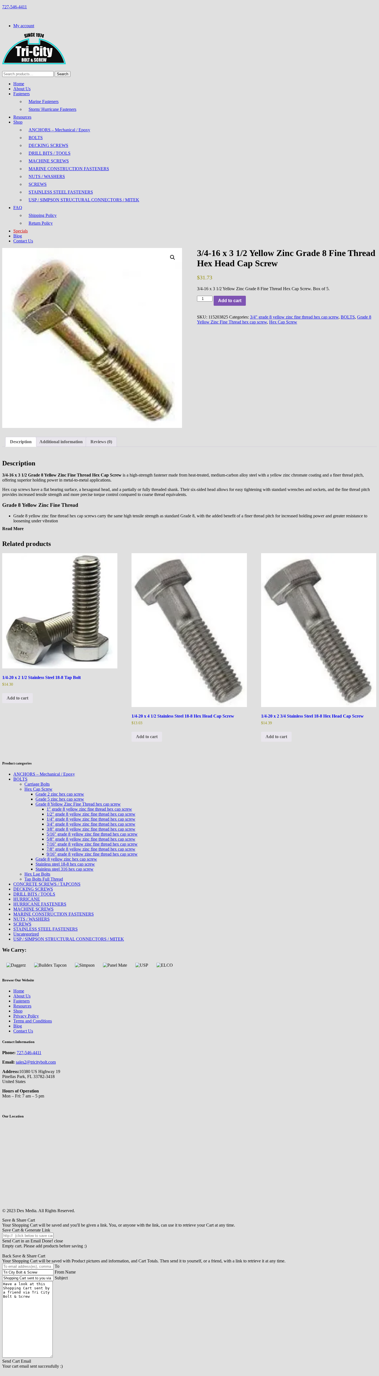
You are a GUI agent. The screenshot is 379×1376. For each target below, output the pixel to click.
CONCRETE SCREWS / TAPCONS (46, 884)
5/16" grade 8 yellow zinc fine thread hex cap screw (92, 834)
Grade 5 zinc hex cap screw (60, 799)
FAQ (17, 207)
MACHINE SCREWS (49, 161)
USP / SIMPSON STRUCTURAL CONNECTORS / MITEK (84, 199)
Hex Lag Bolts (37, 874)
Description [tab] (21, 441)
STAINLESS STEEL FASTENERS (61, 192)
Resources (22, 117)
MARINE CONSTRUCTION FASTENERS (69, 168)
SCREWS (38, 184)
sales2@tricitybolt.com (36, 1062)
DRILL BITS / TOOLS (49, 153)
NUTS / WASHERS (47, 176)
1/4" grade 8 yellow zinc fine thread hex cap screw (91, 819)
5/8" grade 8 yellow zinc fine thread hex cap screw (91, 839)
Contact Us (23, 241)
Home (18, 83)
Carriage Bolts (37, 784)
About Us (22, 88)
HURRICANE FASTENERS (39, 904)
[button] (173, 257)
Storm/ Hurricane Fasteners (52, 109)
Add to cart (229, 300)
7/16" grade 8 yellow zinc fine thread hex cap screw (92, 844)
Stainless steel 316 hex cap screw (65, 869)
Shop (17, 122)
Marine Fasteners (44, 101)
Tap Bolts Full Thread (43, 879)
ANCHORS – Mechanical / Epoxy (59, 129)
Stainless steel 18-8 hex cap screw (65, 864)
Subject (61, 1277)
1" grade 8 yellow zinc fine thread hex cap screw (89, 809)
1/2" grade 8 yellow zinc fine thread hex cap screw (91, 814)
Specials (20, 231)
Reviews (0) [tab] (101, 441)
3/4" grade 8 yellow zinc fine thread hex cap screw (294, 317)
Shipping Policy (43, 215)
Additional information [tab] (61, 441)
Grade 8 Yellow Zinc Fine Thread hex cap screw (78, 804)
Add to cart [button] (17, 698)
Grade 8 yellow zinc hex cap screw (66, 859)
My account (23, 25)
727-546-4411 (14, 6)
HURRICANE (26, 899)
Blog (17, 236)
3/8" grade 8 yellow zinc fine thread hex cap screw (91, 829)
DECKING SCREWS (48, 145)
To (57, 1266)
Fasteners (21, 93)
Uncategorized (26, 934)
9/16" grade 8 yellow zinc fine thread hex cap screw (92, 854)
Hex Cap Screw (283, 322)
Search (62, 74)
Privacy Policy (26, 1016)
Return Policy (41, 223)
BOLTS (36, 137)
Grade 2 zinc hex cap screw (60, 794)
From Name (65, 1272)
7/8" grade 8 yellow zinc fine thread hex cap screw (91, 849)
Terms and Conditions (32, 1021)
